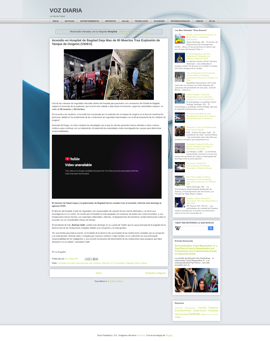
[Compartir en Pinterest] (96, 259)
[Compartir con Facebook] (94, 259)
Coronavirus (190, 308)
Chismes (179, 308)
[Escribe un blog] (88, 259)
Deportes (213, 307)
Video (137, 263)
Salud (203, 314)
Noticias (106, 263)
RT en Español (117, 263)
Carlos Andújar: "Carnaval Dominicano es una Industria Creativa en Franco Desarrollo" (200, 96)
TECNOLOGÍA (141, 21)
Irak (90, 263)
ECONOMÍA (159, 21)
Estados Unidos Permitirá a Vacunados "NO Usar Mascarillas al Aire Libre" (202, 200)
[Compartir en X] (91, 259)
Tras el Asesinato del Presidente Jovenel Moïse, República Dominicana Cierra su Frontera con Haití (202, 76)
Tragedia (129, 263)
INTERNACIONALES (180, 21)
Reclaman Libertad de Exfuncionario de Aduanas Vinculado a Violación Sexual (199, 165)
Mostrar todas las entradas (133, 31)
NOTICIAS (69, 21)
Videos (144, 263)
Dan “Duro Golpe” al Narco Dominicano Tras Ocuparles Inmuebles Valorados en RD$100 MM (201, 180)
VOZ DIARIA (66, 10)
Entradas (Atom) (115, 281)
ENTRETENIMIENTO (89, 21)
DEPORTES (110, 21)
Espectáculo (199, 310)
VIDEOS (199, 21)
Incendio (71, 263)
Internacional (82, 263)
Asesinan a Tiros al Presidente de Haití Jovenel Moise (201, 128)
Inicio (99, 273)
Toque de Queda (212, 314)
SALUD (125, 21)
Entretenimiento (183, 310)
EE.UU (212, 21)
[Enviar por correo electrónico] (86, 259)
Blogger (169, 335)
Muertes (97, 263)
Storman (141, 335)
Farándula (213, 310)
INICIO (56, 21)
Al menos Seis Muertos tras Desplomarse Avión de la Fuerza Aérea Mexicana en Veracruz (200, 116)
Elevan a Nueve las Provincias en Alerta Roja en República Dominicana (201, 36)
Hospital (62, 263)
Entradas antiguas (155, 273)
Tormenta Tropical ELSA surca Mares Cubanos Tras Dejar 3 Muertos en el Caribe (199, 146)
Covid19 (202, 307)
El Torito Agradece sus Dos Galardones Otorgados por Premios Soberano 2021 (198, 56)
